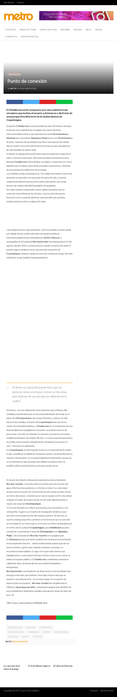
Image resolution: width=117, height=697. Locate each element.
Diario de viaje (48, 29)
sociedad (37, 637)
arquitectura (15, 627)
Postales (10, 29)
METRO (14, 89)
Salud (98, 29)
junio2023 (13, 637)
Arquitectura (28, 29)
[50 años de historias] (64, 655)
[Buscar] (109, 36)
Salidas (77, 29)
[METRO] (18, 15)
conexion (30, 627)
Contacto (20, 2)
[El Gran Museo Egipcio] (39, 655)
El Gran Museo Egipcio (39, 666)
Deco (89, 29)
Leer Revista (9, 2)
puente (25, 637)
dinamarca (33, 632)
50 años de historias (62, 666)
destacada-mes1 (16, 632)
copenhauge (45, 627)
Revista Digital (30, 36)
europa (46, 632)
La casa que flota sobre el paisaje (12, 667)
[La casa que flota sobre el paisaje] (15, 655)
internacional (61, 632)
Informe (65, 29)
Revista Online (107, 690)
